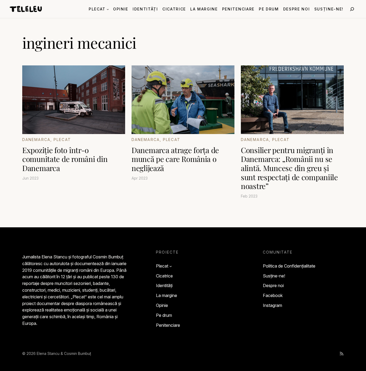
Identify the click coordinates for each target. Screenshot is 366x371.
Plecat (62, 139)
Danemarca (36, 139)
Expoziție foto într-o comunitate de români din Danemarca (64, 159)
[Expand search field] (352, 9)
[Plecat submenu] (108, 9)
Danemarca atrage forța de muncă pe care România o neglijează (175, 159)
